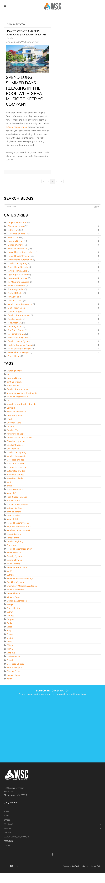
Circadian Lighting (16, 441)
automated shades (16, 470)
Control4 (11, 407)
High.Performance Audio (20, 345)
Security (11, 660)
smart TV (11, 493)
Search (96, 207)
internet (10, 485)
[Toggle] (99, 222)
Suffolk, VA (13, 230)
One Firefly (75, 866)
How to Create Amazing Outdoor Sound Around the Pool (26, 34)
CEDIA (10, 645)
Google (10, 604)
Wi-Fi (9, 571)
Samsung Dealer (16, 289)
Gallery (7, 832)
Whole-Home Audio (18, 270)
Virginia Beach (14, 597)
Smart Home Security (18, 267)
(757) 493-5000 (11, 802)
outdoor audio (13, 500)
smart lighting (13, 519)
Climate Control (15, 300)
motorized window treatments (21, 404)
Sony (9, 630)
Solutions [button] (8, 824)
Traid (9, 419)
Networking (13, 296)
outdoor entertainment (18, 504)
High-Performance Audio (19, 526)
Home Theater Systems (18, 522)
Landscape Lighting (18, 263)
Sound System (32, 42)
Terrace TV (12, 426)
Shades (10, 615)
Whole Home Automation (20, 304)
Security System (14, 556)
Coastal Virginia (15, 311)
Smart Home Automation (20, 259)
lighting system (14, 381)
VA (8, 374)
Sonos (10, 634)
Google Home (13, 675)
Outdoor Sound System (19, 341)
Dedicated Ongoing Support (16, 837)
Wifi (9, 482)
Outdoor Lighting (15, 541)
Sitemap (85, 866)
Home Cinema (13, 563)
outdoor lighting (14, 508)
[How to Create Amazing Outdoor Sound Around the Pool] (27, 59)
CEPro (10, 649)
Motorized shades (15, 459)
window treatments (16, 467)
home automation (15, 463)
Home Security (14, 552)
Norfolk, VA (13, 237)
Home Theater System (18, 255)
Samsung (11, 545)
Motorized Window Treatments (22, 393)
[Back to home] (52, 6)
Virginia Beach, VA (15, 42)
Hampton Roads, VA (18, 278)
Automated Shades (16, 433)
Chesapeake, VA (16, 226)
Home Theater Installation (20, 252)
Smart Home (14, 356)
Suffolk (10, 574)
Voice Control (13, 537)
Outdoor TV (12, 430)
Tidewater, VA (15, 322)
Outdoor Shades (15, 444)
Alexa (9, 641)
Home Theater (14, 593)
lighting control (14, 511)
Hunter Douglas (14, 667)
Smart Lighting (14, 608)
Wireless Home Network (18, 530)
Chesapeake (13, 448)
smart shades (13, 515)
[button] (5, 6)
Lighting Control (15, 244)
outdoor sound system (16, 127)
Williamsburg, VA (16, 333)
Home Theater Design (18, 352)
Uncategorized (15, 326)
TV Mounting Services (18, 281)
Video (9, 626)
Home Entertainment (17, 567)
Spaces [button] (7, 820)
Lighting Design (15, 241)
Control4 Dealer (15, 293)
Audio (9, 623)
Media (10, 637)
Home (6, 811)
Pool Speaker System (18, 337)
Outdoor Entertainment (19, 315)
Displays (11, 652)
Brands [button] (7, 828)
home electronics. (15, 489)
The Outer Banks (16, 330)
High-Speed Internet (17, 496)
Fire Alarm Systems (16, 582)
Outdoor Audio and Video (19, 437)
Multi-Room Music (16, 307)
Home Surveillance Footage (20, 578)
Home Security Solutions (19, 348)
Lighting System (14, 560)
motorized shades (15, 474)
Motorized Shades (16, 233)
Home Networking (16, 285)
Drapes (10, 619)
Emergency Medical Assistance (22, 585)
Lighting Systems (15, 415)
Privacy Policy (96, 866)
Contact (7, 845)
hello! (9, 678)
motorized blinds (15, 478)
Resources (8, 841)
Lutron (10, 611)
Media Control (13, 656)
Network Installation (17, 248)
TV (8, 400)
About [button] (6, 816)
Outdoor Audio (15, 319)
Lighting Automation (18, 274)
